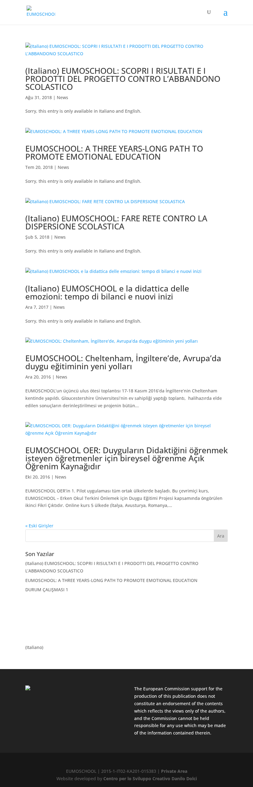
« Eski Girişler (39, 526)
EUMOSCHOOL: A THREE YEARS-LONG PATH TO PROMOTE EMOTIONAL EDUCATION (114, 152)
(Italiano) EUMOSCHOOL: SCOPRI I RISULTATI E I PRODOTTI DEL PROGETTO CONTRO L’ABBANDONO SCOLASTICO (122, 78)
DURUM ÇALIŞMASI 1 (46, 589)
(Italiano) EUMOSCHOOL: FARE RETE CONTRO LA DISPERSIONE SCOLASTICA (116, 222)
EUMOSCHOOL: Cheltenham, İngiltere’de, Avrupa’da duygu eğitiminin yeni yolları (123, 362)
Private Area (174, 771)
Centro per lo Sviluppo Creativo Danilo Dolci (149, 778)
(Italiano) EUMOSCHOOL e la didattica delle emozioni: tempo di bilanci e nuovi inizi (107, 292)
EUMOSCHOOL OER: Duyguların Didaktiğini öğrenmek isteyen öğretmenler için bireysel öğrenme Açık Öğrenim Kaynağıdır (126, 458)
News (62, 97)
